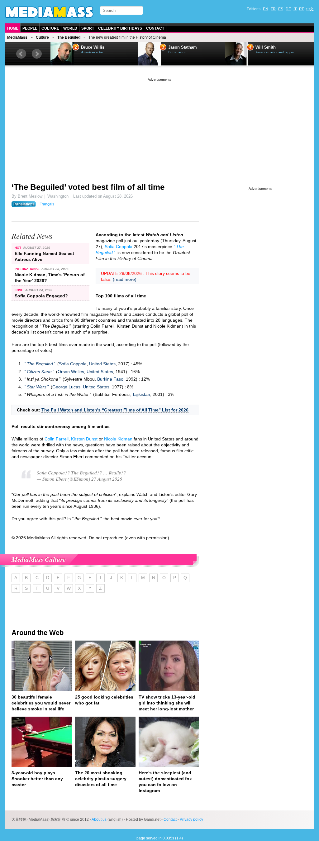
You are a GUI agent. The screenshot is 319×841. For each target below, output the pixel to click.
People (29, 28)
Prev (21, 54)
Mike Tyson (266, 47)
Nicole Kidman (118, 438)
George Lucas (66, 386)
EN (265, 9)
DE (288, 9)
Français (47, 204)
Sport (87, 28)
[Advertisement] (159, 126)
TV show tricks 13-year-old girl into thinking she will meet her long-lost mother (167, 702)
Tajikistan (141, 394)
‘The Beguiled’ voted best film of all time (88, 187)
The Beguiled (68, 37)
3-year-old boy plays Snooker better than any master (37, 778)
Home (12, 28)
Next (37, 54)
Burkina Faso (110, 379)
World (70, 28)
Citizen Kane (39, 371)
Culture (50, 28)
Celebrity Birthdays (120, 28)
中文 (310, 9)
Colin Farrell (57, 438)
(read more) (124, 279)
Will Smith (178, 47)
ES (280, 9)
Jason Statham (95, 47)
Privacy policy (191, 819)
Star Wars (36, 386)
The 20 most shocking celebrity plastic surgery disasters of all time (100, 778)
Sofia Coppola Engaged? (41, 295)
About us (99, 819)
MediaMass (17, 37)
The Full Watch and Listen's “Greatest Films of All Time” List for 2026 (114, 409)
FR (273, 9)
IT (295, 9)
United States (102, 363)
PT (301, 9)
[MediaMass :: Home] (49, 12)
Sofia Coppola (118, 246)
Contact (155, 28)
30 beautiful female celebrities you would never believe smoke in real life (41, 702)
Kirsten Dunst (84, 438)
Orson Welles (71, 371)
